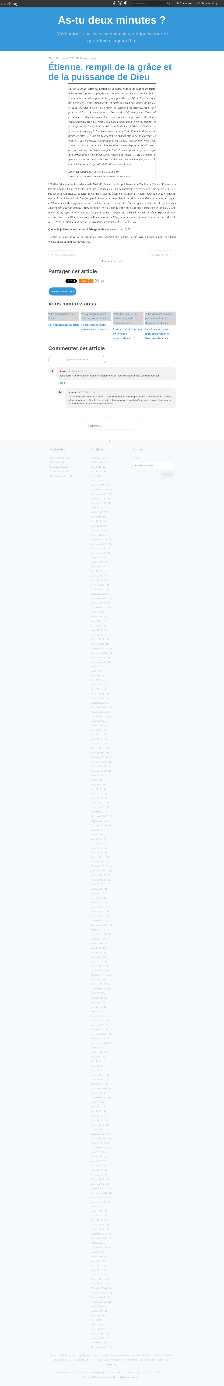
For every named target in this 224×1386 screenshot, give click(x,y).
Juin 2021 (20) (98, 675)
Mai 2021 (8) (97, 680)
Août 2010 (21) (98, 1251)
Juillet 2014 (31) (99, 1052)
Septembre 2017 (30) (101, 879)
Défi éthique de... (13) (61, 475)
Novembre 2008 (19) (101, 1347)
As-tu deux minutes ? (112, 20)
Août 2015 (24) (98, 993)
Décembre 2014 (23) (101, 1029)
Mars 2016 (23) (99, 961)
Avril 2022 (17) (99, 630)
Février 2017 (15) (100, 911)
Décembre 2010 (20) (101, 1233)
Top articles (114, 1372)
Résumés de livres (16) (61, 466)
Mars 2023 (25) (99, 580)
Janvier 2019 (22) (100, 807)
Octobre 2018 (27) (100, 820)
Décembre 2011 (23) (101, 1188)
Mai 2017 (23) (98, 897)
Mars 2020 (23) (99, 743)
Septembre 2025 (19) (101, 503)
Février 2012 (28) (100, 1179)
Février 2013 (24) (100, 1124)
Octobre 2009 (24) (100, 1297)
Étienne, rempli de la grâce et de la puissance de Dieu (110, 72)
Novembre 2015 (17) (101, 979)
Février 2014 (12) (100, 1074)
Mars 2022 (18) (99, 634)
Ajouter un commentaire (77, 359)
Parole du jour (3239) (60, 457)
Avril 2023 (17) (99, 575)
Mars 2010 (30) (99, 1274)
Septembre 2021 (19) (101, 661)
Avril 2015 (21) (99, 1011)
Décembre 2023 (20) (101, 539)
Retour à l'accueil (112, 261)
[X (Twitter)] (120, 3)
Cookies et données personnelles (99, 1376)
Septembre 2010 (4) (101, 1247)
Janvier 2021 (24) (100, 698)
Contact (137, 457)
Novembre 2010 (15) (101, 1238)
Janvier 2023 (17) (100, 589)
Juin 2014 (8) (98, 1056)
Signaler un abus (144, 1372)
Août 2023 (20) (98, 557)
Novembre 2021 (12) (101, 652)
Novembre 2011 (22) (101, 1192)
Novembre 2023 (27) (101, 543)
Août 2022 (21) (98, 611)
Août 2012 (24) (98, 1152)
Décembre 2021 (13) (101, 648)
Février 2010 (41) (100, 1279)
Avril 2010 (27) (99, 1270)
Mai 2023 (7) (97, 571)
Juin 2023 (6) (98, 566)
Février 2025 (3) (99, 534)
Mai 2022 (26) (98, 625)
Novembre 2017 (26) (101, 870)
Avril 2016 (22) (99, 956)
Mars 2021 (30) (99, 689)
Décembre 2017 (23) (101, 866)
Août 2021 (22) (98, 666)
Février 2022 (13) (100, 639)
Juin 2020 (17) (98, 729)
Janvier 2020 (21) (100, 752)
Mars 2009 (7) (98, 1328)
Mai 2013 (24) (98, 1111)
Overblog (112, 1364)
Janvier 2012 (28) (100, 1183)
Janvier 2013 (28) (100, 1129)
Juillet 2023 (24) (99, 562)
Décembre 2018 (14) (101, 811)
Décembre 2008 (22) (101, 1342)
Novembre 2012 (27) (101, 1138)
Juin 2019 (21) (98, 784)
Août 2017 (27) (98, 884)
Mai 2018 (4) (97, 843)
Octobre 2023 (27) (100, 548)
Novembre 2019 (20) (101, 761)
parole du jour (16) (59, 471)
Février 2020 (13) (100, 748)
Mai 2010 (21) (98, 1265)
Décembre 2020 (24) (101, 702)
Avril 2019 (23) (99, 793)
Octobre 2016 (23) (100, 929)
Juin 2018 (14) (98, 838)
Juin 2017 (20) (98, 893)
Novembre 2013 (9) (101, 1088)
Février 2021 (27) (100, 693)
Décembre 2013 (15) (101, 1083)
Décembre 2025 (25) (101, 489)
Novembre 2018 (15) (101, 816)
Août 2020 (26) (98, 720)
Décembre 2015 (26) (101, 975)
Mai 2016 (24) (98, 952)
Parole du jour (88, 58)
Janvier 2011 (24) (100, 1229)
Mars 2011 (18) (99, 1220)
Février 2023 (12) (100, 584)
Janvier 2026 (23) (100, 484)
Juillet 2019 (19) (99, 779)
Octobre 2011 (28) (100, 1197)
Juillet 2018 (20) (99, 834)
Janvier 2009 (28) (100, 1338)
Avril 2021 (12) (99, 684)
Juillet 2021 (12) (99, 670)
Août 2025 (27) (98, 507)
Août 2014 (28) (98, 1047)
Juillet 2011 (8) (99, 1211)
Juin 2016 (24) (98, 947)
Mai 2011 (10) (98, 1215)
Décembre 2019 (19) (101, 757)
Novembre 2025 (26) (101, 494)
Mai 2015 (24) (98, 1006)
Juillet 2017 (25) (99, 888)
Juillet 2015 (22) (99, 997)
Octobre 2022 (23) (100, 602)
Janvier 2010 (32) (100, 1283)
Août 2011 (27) (98, 1206)
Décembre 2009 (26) (101, 1288)
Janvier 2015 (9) (99, 1024)
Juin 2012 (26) (98, 1161)
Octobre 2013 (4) (99, 1093)
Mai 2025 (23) (98, 521)
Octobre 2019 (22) (100, 766)
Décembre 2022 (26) (101, 593)
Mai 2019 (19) (98, 788)
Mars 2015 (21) (99, 1015)
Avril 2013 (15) (99, 1115)
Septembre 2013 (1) (101, 1097)
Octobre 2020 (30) (100, 711)
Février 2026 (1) (99, 480)
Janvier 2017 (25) (100, 916)
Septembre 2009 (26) (101, 1301)
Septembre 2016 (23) (101, 934)
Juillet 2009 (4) (99, 1310)
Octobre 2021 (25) (100, 657)
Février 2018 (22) (100, 857)
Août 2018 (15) (98, 829)
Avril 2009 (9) (98, 1324)
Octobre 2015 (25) (100, 984)
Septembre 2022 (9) (101, 607)
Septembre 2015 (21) (101, 988)
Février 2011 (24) (100, 1224)
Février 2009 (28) (100, 1333)
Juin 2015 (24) (98, 1002)
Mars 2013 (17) (99, 1120)
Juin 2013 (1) (98, 1106)
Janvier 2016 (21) (100, 970)
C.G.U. (160, 1372)
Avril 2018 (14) (99, 847)
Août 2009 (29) (98, 1306)
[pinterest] (126, 3)
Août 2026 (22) (98, 457)
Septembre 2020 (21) (101, 716)
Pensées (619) (57, 462)
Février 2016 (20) (100, 965)
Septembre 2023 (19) (101, 553)
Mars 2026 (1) (98, 475)
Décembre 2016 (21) (101, 920)
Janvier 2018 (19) (100, 861)
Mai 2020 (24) (98, 734)
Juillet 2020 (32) (99, 725)
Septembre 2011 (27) (101, 1201)
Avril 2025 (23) (99, 525)
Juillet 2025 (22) (99, 512)
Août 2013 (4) (98, 1102)
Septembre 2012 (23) (101, 1147)
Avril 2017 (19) (99, 902)
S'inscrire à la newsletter (62, 291)
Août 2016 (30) (98, 938)
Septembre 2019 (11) (101, 770)
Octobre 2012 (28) (100, 1142)
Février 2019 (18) (100, 802)
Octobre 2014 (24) (100, 1038)
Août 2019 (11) (98, 775)
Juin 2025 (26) (98, 516)
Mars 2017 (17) (99, 906)
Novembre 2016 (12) (101, 925)
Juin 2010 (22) (98, 1260)
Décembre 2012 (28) (101, 1133)
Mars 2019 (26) (99, 798)
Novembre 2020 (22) (101, 707)
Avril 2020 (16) (99, 739)
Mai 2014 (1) (97, 1061)
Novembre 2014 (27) (101, 1034)
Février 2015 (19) (100, 1020)
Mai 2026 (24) (98, 471)
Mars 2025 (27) (99, 530)
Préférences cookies (130, 1376)
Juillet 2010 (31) (99, 1256)
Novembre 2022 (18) (101, 598)
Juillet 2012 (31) (99, 1156)
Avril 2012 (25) (99, 1170)
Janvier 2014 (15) (100, 1079)
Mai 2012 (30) (98, 1165)
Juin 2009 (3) (98, 1315)
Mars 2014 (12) (99, 1070)
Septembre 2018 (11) (101, 825)
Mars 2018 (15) (99, 852)
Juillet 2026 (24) (99, 462)
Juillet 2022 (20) (99, 616)
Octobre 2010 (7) (99, 1242)
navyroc (77, 1372)
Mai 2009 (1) (97, 1319)
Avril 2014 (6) (98, 1065)
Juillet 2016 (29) (99, 943)
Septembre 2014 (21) (101, 1043)
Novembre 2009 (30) (101, 1292)
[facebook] (114, 3)
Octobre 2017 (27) (100, 875)
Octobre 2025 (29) (100, 498)
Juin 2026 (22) (98, 466)
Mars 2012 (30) (99, 1174)
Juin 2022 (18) (98, 621)
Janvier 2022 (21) (100, 643)
